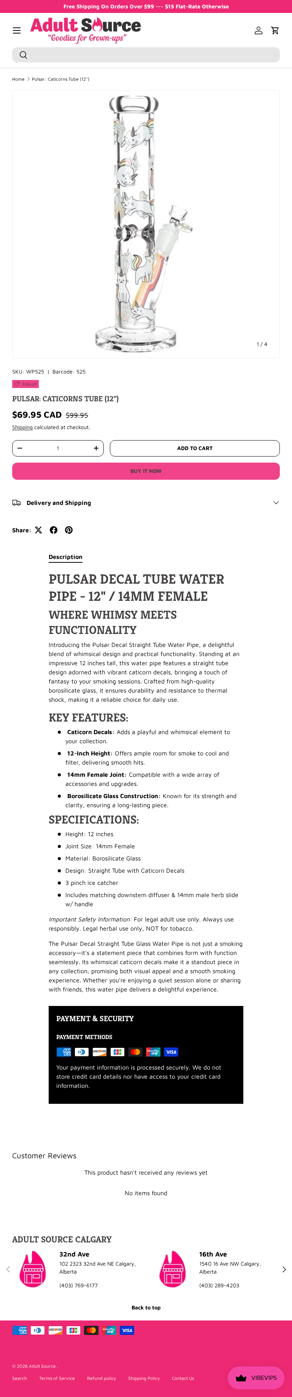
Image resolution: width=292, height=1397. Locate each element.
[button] (275, 30)
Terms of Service (57, 1378)
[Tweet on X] (38, 530)
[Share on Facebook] (53, 530)
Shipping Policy (144, 1378)
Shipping (22, 427)
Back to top (146, 1307)
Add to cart (195, 448)
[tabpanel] (146, 782)
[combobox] (146, 54)
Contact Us (183, 1378)
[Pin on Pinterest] (68, 530)
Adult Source (43, 1366)
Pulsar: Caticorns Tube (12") (60, 79)
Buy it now (146, 471)
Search (19, 1378)
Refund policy (101, 1378)
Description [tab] (66, 556)
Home (18, 79)
